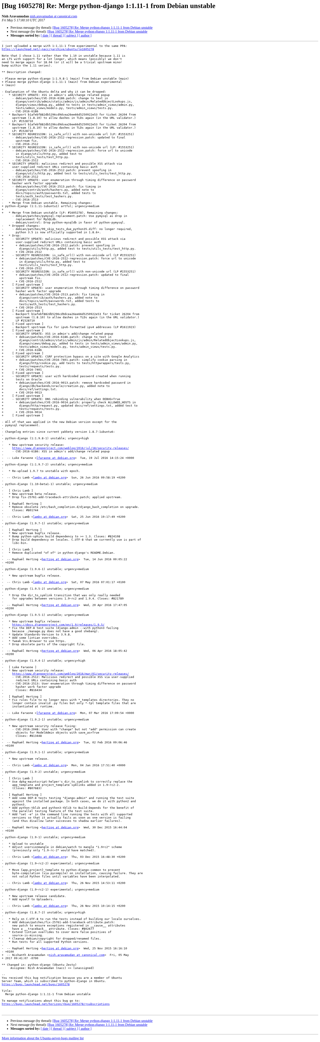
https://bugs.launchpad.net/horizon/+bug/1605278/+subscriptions (56, 1004)
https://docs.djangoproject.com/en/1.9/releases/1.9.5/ (58, 624)
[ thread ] (57, 35)
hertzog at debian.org (60, 559)
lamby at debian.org (49, 477)
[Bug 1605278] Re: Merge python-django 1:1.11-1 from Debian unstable (102, 27)
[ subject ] (71, 35)
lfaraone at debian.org (56, 458)
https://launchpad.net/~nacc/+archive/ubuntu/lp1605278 (48, 49)
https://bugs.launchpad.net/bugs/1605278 (36, 984)
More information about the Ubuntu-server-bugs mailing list (43, 1038)
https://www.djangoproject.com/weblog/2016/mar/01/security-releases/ (70, 673)
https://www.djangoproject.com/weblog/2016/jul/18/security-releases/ (70, 448)
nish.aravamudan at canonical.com (53, 16)
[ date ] (45, 35)
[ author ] (85, 35)
